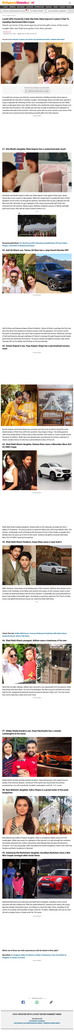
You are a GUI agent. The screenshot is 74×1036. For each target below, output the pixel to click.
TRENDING (12, 7)
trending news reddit (51, 1023)
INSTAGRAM (29, 39)
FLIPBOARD (14, 39)
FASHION (62, 7)
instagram (18, 1023)
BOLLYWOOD (20, 7)
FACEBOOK (21, 39)
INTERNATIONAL (39, 7)
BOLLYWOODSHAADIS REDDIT (41, 39)
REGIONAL (49, 7)
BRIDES (56, 7)
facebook (41, 1021)
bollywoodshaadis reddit (33, 1023)
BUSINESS (69, 7)
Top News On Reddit (37, 11)
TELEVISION (29, 7)
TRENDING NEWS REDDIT (58, 39)
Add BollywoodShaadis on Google (38, 91)
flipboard (33, 1021)
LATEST (5, 7)
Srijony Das (8, 32)
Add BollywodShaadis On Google (14, 11)
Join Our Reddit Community (57, 11)
